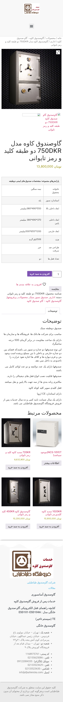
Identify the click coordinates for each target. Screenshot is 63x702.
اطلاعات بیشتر (51, 463)
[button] (31, 26)
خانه (59, 38)
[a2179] (51, 122)
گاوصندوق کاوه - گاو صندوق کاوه (44, 300)
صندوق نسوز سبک (38, 297)
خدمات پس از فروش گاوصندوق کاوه (34, 601)
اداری (52, 41)
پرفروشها (12, 297)
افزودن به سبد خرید (40, 273)
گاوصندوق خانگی (45, 625)
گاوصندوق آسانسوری (43, 594)
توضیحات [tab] (52, 310)
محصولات (51, 38)
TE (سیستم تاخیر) (45, 618)
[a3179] (31, 122)
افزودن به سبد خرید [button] (18, 467)
